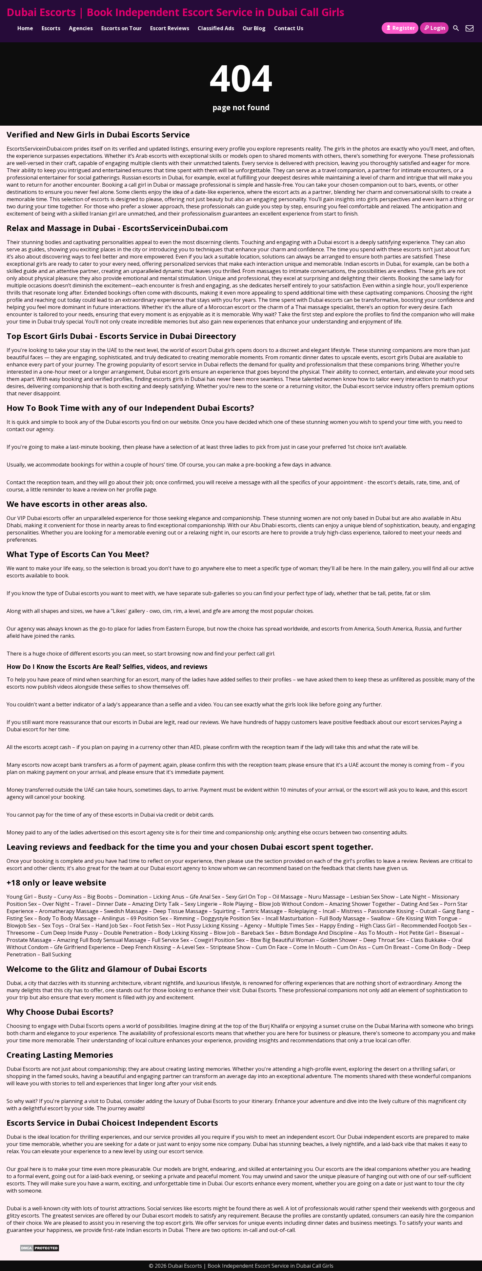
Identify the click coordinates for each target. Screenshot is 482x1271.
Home (25, 28)
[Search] (456, 28)
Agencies (81, 28)
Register (403, 27)
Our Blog (254, 28)
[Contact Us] (469, 28)
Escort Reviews (169, 28)
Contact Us (288, 28)
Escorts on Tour (121, 28)
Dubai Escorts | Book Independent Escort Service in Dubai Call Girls (175, 12)
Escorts (51, 28)
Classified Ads (216, 28)
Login (438, 27)
